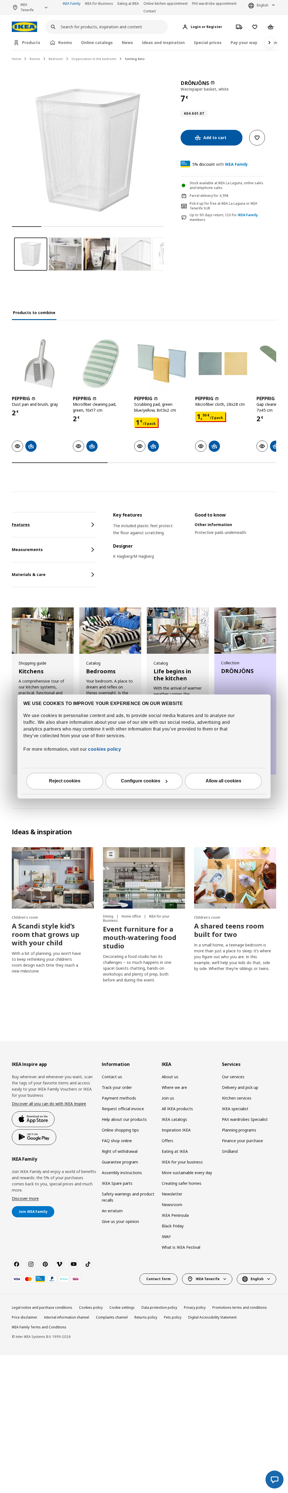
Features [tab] (21, 524)
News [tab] (127, 42)
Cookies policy (91, 1307)
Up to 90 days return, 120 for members (224, 217)
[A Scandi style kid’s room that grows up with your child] (53, 878)
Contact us (112, 1076)
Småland (230, 1151)
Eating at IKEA (128, 3)
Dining (108, 916)
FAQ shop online (117, 1140)
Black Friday (173, 1226)
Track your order (117, 1087)
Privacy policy (195, 1307)
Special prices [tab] (208, 42)
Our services (233, 1076)
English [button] (262, 5)
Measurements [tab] (27, 549)
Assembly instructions (122, 1172)
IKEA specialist (235, 1108)
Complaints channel (112, 1317)
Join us (168, 1098)
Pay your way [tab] (244, 42)
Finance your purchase (242, 1140)
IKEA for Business (99, 3)
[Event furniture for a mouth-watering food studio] (144, 878)
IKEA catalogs (174, 1119)
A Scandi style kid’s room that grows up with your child (45, 934)
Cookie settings (122, 1307)
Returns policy (145, 1317)
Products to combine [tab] (34, 312)
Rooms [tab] (65, 42)
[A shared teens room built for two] (235, 878)
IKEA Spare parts (117, 1183)
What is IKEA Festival (181, 1247)
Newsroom (172, 1204)
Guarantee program (120, 1162)
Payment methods (119, 1098)
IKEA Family (71, 3)
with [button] (220, 164)
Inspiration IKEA (176, 1130)
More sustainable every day (187, 1172)
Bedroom (56, 59)
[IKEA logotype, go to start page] (24, 27)
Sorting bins (135, 59)
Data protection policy (159, 1307)
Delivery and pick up (240, 1087)
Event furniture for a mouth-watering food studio (139, 937)
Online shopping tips (120, 1130)
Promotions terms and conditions (239, 1307)
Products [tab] (31, 42)
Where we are (174, 1087)
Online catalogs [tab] (97, 42)
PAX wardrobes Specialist (245, 1119)
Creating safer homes (181, 1183)
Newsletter (172, 1194)
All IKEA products (177, 1108)
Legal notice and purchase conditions (42, 1307)
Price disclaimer (24, 1317)
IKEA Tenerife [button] (27, 7)
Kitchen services (236, 1098)
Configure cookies (140, 781)
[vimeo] (59, 1264)
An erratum (112, 1210)
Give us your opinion (120, 1221)
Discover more (25, 1198)
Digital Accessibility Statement (212, 1317)
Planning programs (239, 1130)
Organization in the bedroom (93, 59)
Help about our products (124, 1119)
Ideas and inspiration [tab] (163, 42)
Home (16, 59)
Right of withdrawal (120, 1151)
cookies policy (104, 749)
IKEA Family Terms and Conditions (39, 1327)
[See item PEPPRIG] (39, 363)
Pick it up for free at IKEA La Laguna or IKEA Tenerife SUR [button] (223, 206)
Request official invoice (123, 1108)
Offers (167, 1140)
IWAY (166, 1236)
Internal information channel (66, 1317)
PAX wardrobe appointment (214, 3)
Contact (149, 11)
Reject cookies (64, 781)
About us (170, 1076)
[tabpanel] (194, 539)
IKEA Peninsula (175, 1215)
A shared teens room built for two (229, 930)
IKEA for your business (182, 1162)
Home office (132, 916)
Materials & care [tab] (29, 574)
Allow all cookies (223, 781)
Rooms (35, 59)
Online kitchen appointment (165, 3)
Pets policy (172, 1317)
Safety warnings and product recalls (128, 1197)
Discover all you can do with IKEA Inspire (49, 1103)
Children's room (25, 917)
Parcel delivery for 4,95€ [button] (209, 195)
